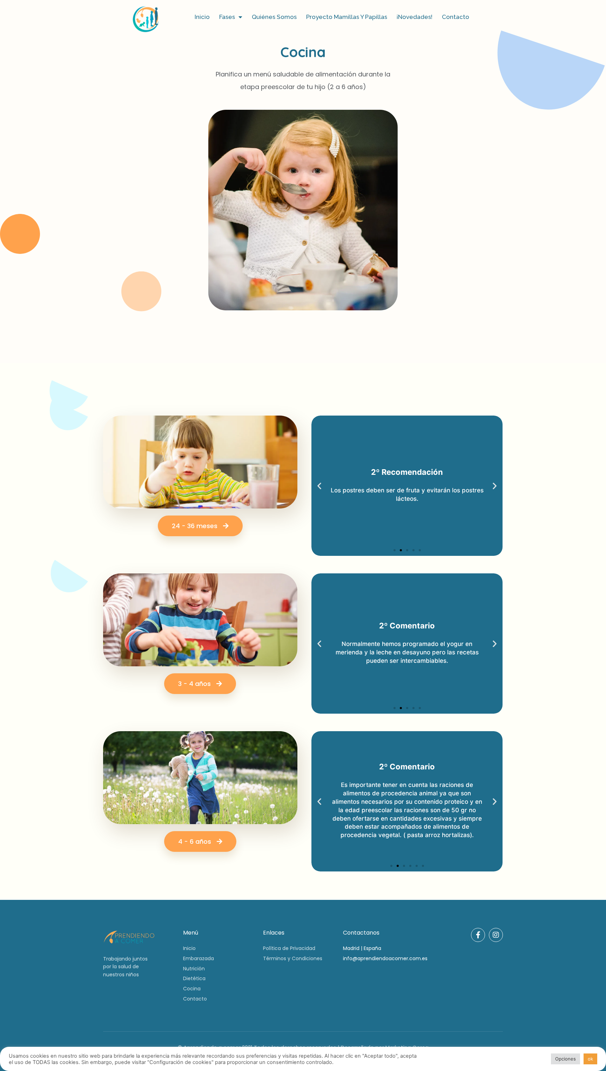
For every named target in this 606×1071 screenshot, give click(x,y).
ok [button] (590, 1059)
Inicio (202, 16)
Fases (227, 16)
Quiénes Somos (274, 16)
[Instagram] (496, 935)
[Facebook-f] (478, 935)
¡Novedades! (414, 16)
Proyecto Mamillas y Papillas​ (346, 16)
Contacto (455, 16)
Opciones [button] (565, 1059)
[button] (394, 550)
